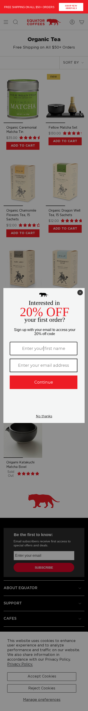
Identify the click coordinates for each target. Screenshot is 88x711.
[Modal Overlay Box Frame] (44, 6)
